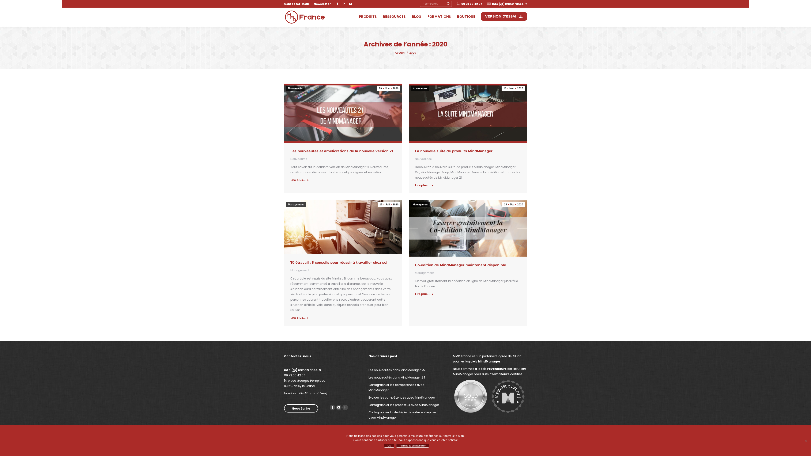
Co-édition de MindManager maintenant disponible (460, 265)
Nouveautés (295, 88)
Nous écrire (301, 408)
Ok (389, 445)
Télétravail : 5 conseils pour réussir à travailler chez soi (338, 263)
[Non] (806, 440)
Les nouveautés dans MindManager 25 (397, 370)
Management (296, 204)
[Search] (447, 4)
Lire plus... (298, 180)
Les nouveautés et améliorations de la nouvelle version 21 (341, 151)
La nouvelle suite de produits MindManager (454, 151)
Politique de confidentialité (413, 445)
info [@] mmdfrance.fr (509, 4)
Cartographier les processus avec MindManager (404, 405)
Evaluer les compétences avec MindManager (402, 397)
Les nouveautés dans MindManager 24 (397, 377)
